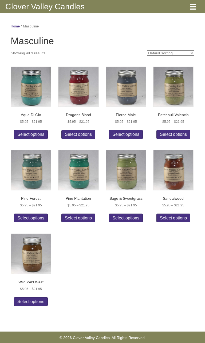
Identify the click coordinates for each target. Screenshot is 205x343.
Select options (30, 134)
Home (15, 26)
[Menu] (193, 6)
